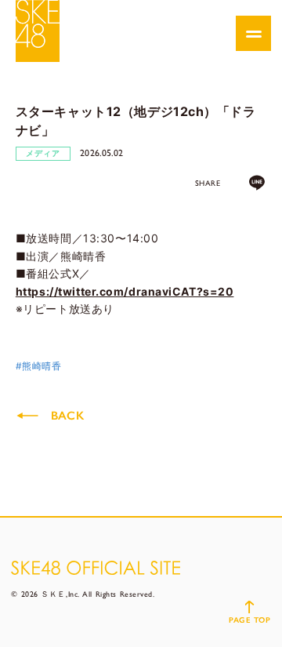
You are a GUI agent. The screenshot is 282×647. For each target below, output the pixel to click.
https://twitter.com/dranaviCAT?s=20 (125, 291)
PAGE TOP (249, 620)
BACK (67, 416)
